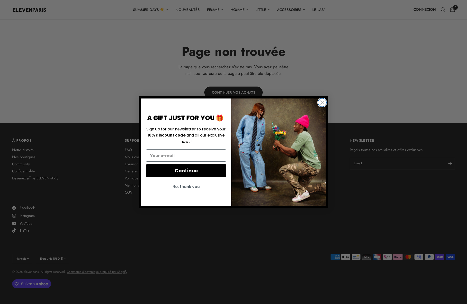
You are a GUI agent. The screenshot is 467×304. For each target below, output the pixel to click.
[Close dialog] (322, 102)
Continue (186, 170)
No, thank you (186, 186)
